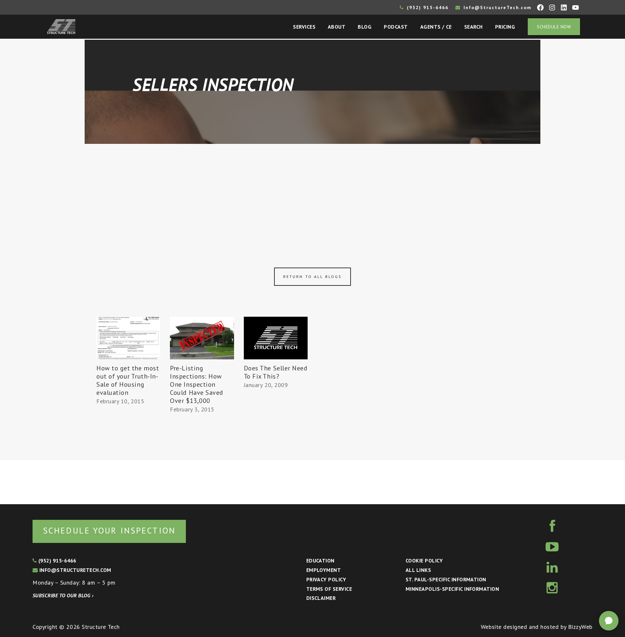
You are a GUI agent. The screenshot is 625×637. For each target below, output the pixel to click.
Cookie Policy (424, 560)
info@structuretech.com (74, 570)
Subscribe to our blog (63, 595)
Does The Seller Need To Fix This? (276, 372)
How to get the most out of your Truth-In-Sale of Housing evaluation (127, 380)
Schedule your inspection (109, 530)
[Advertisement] (312, 192)
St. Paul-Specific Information (446, 579)
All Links (418, 570)
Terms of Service (329, 589)
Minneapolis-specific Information (452, 589)
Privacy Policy (326, 579)
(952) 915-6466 (427, 7)
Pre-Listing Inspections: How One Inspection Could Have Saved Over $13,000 (196, 384)
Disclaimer (321, 598)
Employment (323, 570)
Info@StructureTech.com (497, 7)
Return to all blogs (312, 276)
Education (320, 560)
